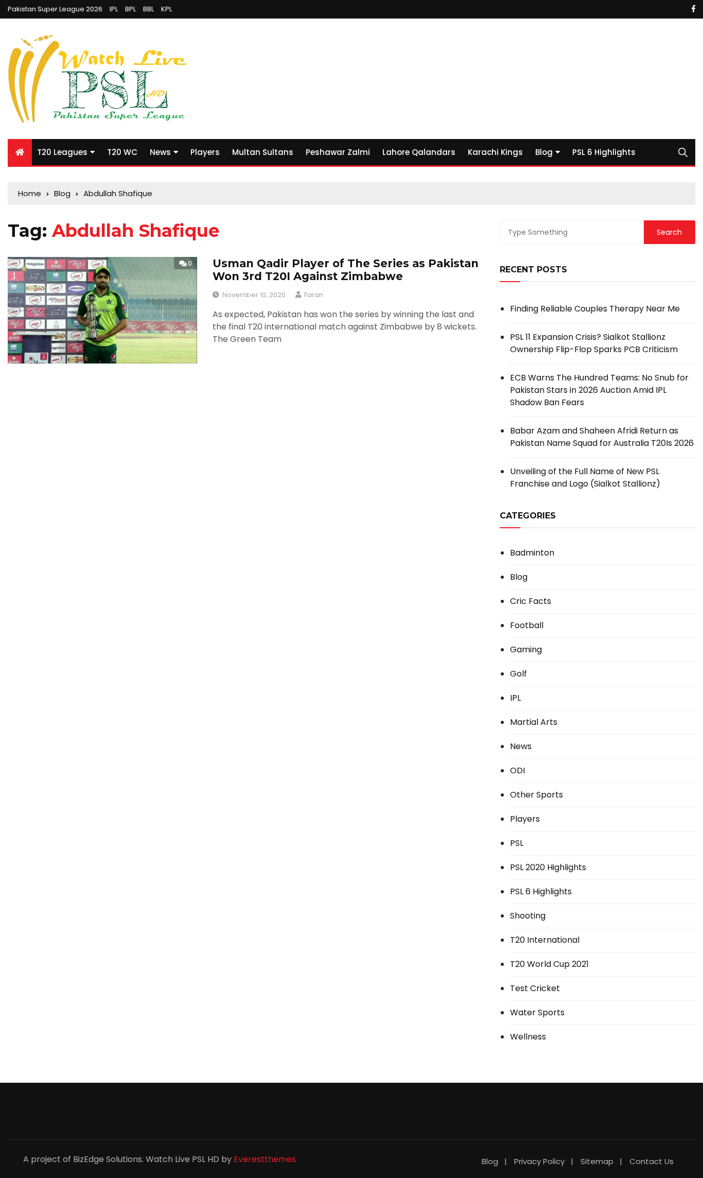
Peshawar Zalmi (338, 152)
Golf (518, 674)
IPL (114, 9)
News (160, 152)
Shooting (528, 916)
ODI (517, 771)
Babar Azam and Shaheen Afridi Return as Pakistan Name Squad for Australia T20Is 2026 (602, 437)
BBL (148, 9)
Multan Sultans (262, 152)
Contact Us (651, 1161)
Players (205, 152)
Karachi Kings (495, 152)
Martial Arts (533, 722)
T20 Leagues (62, 152)
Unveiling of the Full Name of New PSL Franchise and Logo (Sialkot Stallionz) (585, 477)
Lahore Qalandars (418, 152)
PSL (516, 843)
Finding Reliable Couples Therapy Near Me (595, 309)
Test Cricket (535, 988)
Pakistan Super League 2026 (55, 9)
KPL (166, 9)
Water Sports (537, 1013)
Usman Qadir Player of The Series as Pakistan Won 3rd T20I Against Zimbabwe (346, 270)
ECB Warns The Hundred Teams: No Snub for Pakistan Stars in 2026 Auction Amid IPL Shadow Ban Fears (599, 390)
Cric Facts (530, 601)
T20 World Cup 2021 (549, 964)
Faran (313, 295)
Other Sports (536, 795)
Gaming (526, 650)
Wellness (528, 1037)
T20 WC (122, 152)
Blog (544, 152)
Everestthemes (265, 1159)
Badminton (532, 553)
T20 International (544, 940)
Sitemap (597, 1161)
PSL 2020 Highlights (548, 867)
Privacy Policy (539, 1161)
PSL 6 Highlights (604, 152)
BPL (130, 9)
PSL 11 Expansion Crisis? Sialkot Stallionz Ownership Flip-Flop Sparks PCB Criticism (594, 343)
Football (526, 625)
